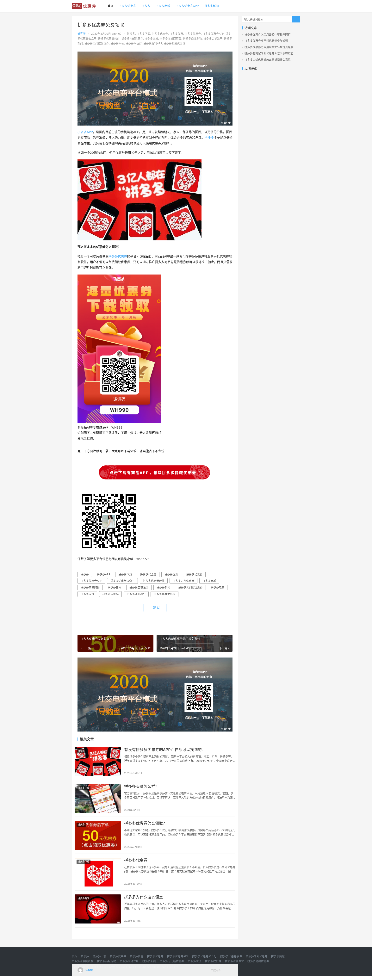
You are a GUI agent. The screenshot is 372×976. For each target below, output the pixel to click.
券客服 (82, 33)
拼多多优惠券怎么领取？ (145, 823)
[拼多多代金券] (98, 872)
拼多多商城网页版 (170, 38)
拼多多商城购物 (192, 38)
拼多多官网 (114, 587)
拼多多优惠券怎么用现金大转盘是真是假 (269, 47)
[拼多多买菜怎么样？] (98, 798)
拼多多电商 (217, 587)
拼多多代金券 (160, 33)
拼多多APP (85, 132)
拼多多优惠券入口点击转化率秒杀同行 (268, 34)
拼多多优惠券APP (187, 6)
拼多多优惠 (176, 33)
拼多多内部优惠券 (132, 38)
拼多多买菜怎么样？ (141, 786)
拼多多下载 (143, 33)
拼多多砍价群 (134, 43)
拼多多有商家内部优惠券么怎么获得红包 (269, 53)
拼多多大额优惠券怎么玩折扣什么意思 (268, 59)
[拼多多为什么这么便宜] (98, 908)
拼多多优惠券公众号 (122, 580)
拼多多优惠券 (127, 6)
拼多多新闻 (211, 6)
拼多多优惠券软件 (109, 38)
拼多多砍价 (117, 43)
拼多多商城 (163, 6)
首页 (110, 6)
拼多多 (145, 6)
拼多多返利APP (152, 43)
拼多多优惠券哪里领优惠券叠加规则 (266, 40)
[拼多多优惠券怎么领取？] (98, 835)
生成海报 (215, 970)
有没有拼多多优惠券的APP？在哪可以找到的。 (165, 749)
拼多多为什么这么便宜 (143, 897)
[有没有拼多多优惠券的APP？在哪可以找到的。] (98, 761)
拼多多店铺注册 (212, 38)
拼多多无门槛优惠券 (96, 43)
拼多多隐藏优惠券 (174, 43)
